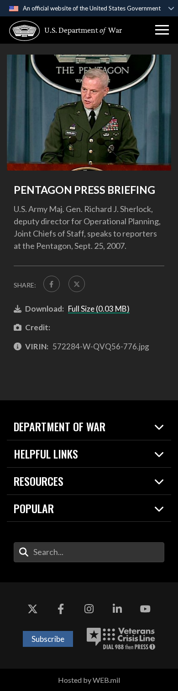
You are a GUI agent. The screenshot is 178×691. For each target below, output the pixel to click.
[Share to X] (76, 284)
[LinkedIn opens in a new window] (117, 609)
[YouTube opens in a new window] (145, 609)
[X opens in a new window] (32, 609)
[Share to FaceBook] (51, 284)
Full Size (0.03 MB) (99, 308)
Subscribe (47, 639)
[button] (162, 30)
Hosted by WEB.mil (89, 680)
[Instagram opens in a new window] (89, 609)
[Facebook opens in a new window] (60, 609)
